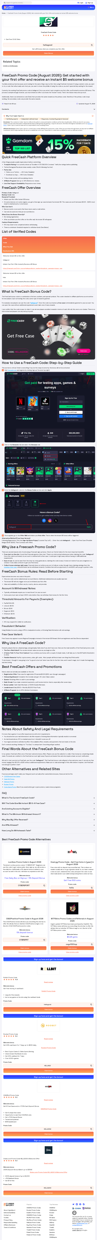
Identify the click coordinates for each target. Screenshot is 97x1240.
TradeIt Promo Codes (33, 1230)
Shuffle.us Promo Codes (34, 1220)
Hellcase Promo (9, 782)
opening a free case (10, 567)
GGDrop (51, 1222)
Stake (51, 1215)
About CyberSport (9, 1210)
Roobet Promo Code (48, 1048)
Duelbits (51, 1230)
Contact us (7, 1215)
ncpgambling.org (77, 1225)
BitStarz (52, 1235)
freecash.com (12, 370)
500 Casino (52, 1220)
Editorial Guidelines (9, 1213)
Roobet (51, 1213)
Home (3, 13)
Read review (48, 982)
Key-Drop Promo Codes (34, 1225)
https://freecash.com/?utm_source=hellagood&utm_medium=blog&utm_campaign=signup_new (32, 268)
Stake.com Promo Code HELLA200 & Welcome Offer (48, 1172)
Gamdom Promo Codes (34, 1227)
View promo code (24, 895)
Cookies (6, 1217)
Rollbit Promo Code (48, 991)
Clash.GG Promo (9, 779)
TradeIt (51, 1227)
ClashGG (51, 1225)
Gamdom (52, 1232)
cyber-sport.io (76, 1230)
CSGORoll (52, 1208)
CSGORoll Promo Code (48, 1109)
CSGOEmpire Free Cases (12, 776)
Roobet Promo (8, 784)
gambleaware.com (82, 1223)
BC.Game (52, 1217)
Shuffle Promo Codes (33, 1217)
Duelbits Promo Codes (33, 1213)
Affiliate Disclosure (9, 1225)
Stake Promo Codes (33, 1232)
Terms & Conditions (10, 1227)
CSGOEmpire (53, 1210)
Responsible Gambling (10, 1222)
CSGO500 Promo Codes (34, 1215)
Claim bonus (48, 1009)
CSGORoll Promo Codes (34, 1208)
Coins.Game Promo (10, 787)
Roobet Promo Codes (33, 1210)
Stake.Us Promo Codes (34, 1235)
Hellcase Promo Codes (33, 1222)
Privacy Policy (8, 1220)
